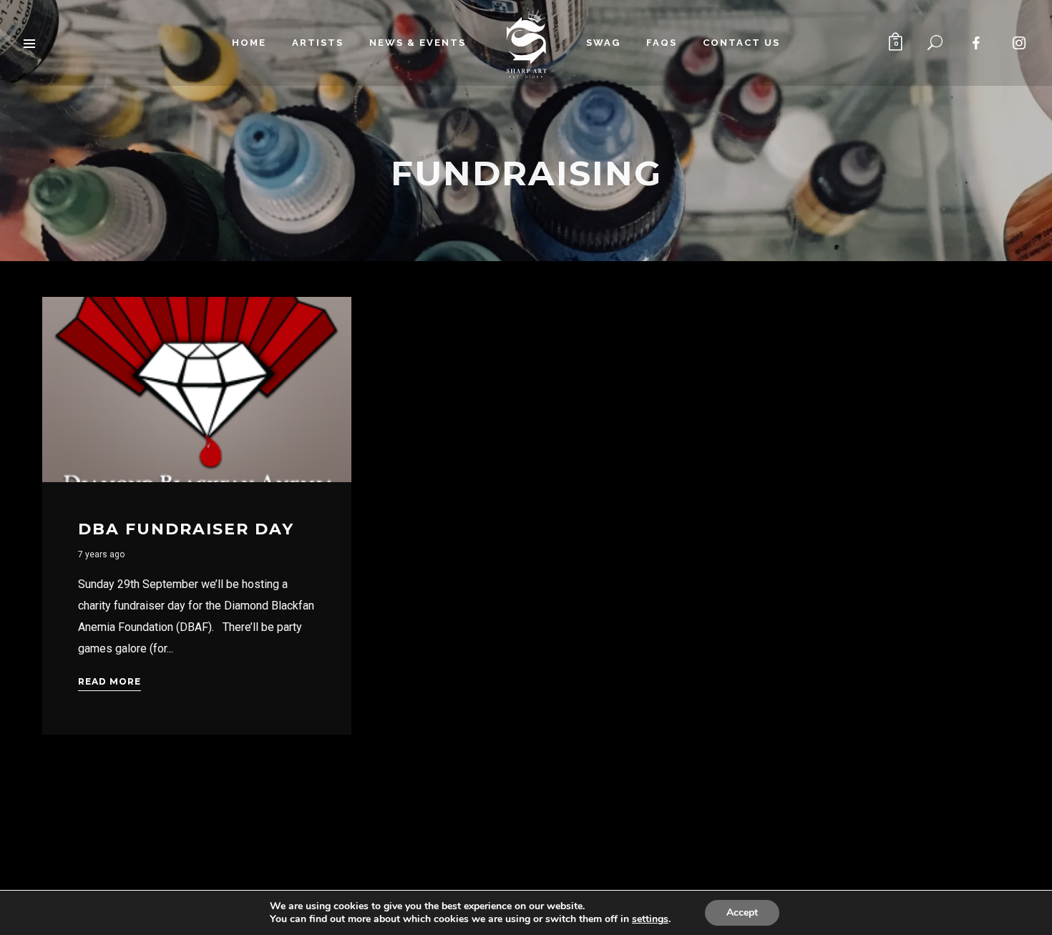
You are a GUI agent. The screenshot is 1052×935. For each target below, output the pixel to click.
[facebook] (976, 42)
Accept (742, 912)
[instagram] (1019, 42)
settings (650, 919)
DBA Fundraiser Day (186, 529)
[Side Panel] (30, 43)
